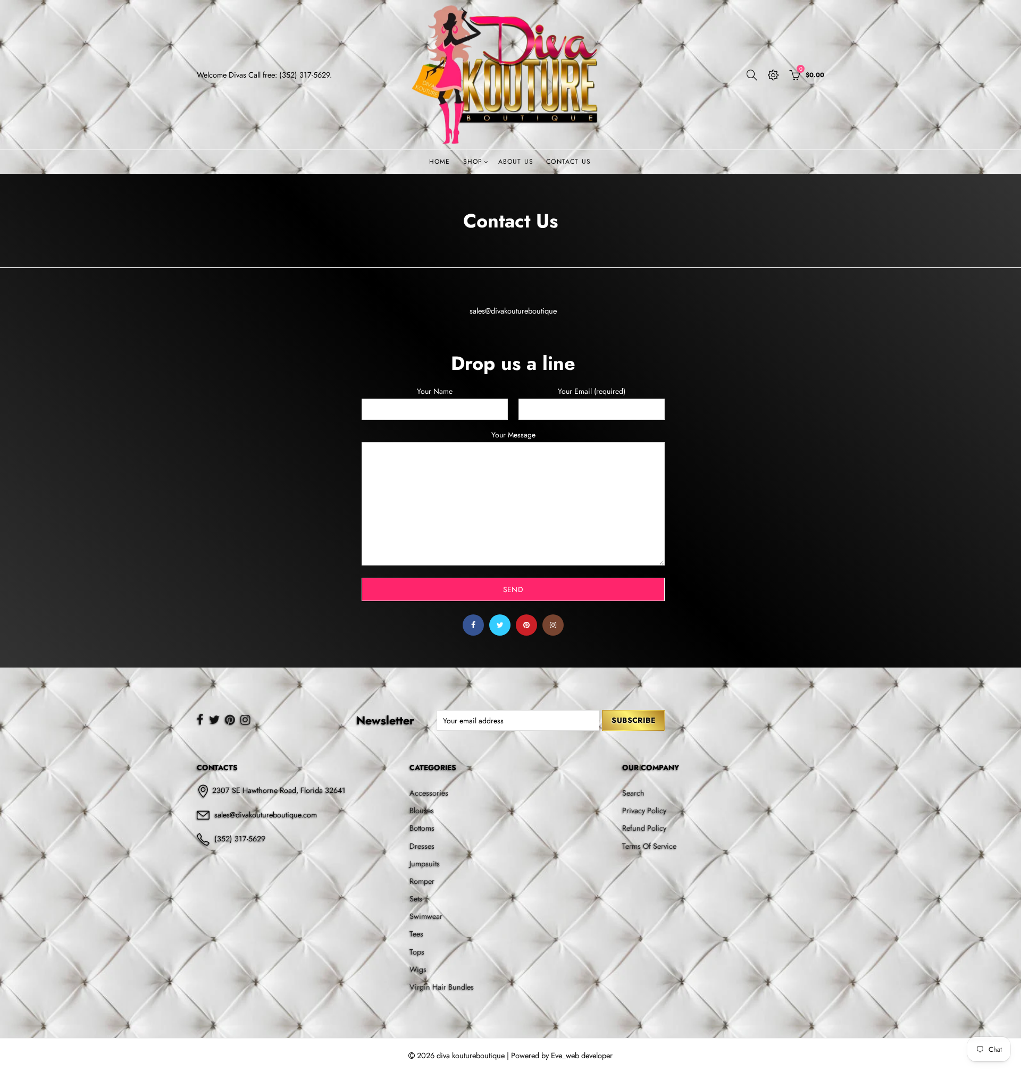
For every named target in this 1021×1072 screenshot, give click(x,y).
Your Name (435, 391)
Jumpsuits (424, 863)
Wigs (417, 969)
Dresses (421, 845)
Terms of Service (649, 845)
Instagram (553, 625)
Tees (416, 933)
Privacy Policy (644, 810)
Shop (473, 161)
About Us (516, 161)
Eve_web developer (582, 1055)
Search (633, 792)
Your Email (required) (591, 391)
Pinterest (526, 625)
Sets (415, 898)
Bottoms (421, 827)
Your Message (513, 435)
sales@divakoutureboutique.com (265, 814)
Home (439, 161)
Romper (421, 881)
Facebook (473, 625)
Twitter (499, 625)
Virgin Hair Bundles (441, 986)
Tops (416, 951)
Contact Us (568, 161)
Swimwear (425, 916)
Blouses (421, 810)
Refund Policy (644, 827)
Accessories (428, 792)
